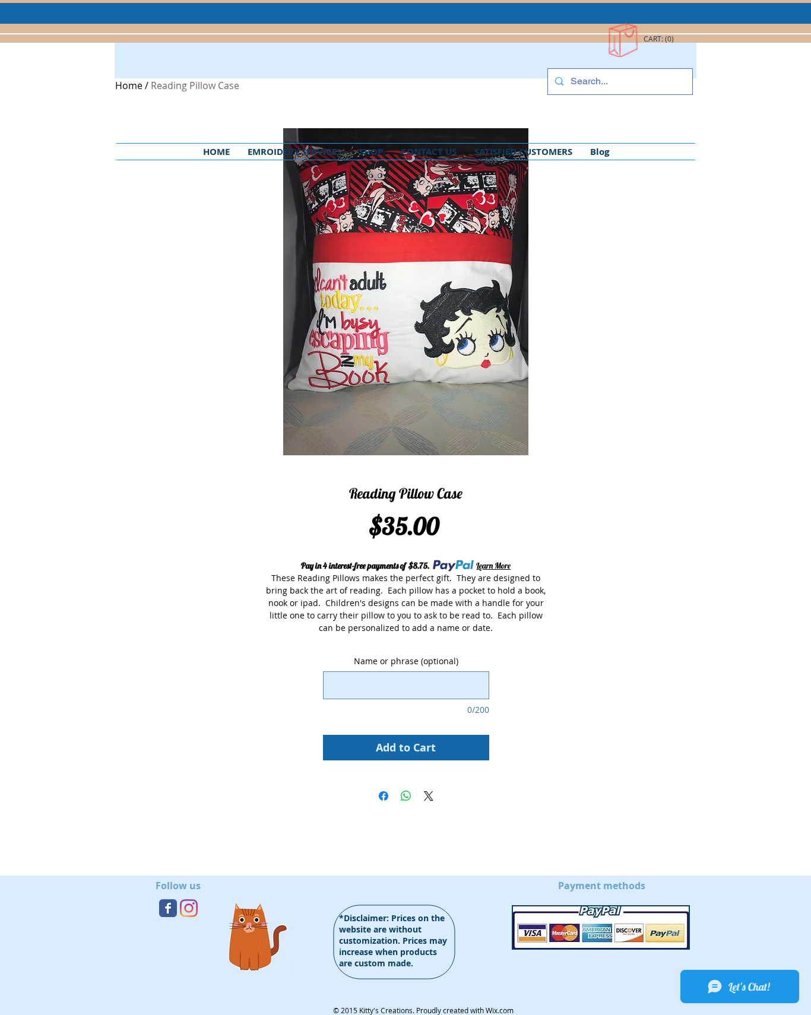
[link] (659, 39)
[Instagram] (189, 908)
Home (128, 85)
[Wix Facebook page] (168, 908)
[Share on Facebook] (383, 796)
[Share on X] (429, 796)
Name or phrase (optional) (406, 661)
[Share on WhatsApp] (406, 796)
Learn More (493, 565)
